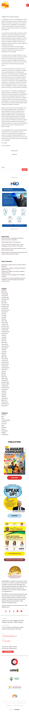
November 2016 (5, 403)
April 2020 (4, 396)
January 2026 (5, 295)
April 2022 (4, 355)
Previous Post (14, 150)
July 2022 (4, 349)
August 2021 (4, 369)
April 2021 (4, 375)
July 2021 (4, 371)
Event (3, 418)
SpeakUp (4, 16)
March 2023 (4, 342)
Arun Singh (4, 274)
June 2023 (4, 337)
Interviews (4, 423)
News (3, 425)
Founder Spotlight (6, 420)
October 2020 (5, 385)
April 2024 (4, 319)
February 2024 (5, 322)
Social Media (4, 431)
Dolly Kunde (4, 271)
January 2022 (5, 360)
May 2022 (4, 353)
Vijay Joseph (4, 264)
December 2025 (5, 297)
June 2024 (4, 315)
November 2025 (5, 299)
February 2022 (5, 358)
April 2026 (4, 290)
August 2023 (4, 333)
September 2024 (5, 310)
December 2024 (5, 304)
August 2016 (4, 405)
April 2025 (4, 301)
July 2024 (4, 313)
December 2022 (5, 346)
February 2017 (5, 402)
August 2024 (4, 312)
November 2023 (5, 328)
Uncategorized (5, 434)
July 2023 (4, 335)
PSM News (4, 427)
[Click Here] (27, 5)
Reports (3, 429)
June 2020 (4, 393)
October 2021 (5, 366)
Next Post (14, 154)
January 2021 (5, 380)
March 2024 (4, 321)
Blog (3, 416)
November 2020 (5, 384)
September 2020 (5, 387)
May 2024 (4, 317)
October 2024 (5, 308)
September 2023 (5, 331)
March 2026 (4, 292)
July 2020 (4, 391)
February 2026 (5, 294)
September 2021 (5, 367)
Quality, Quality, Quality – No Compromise (11, 242)
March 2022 (4, 357)
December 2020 (5, 382)
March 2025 (4, 302)
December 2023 (5, 326)
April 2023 (4, 340)
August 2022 (4, 348)
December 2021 (5, 362)
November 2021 (5, 364)
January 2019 (5, 398)
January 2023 (5, 344)
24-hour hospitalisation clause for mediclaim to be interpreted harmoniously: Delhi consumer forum (13, 279)
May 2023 (4, 339)
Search (3, 167)
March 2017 (4, 400)
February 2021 (5, 378)
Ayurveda (4, 414)
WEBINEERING (17, 709)
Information (4, 422)
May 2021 (4, 373)
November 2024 (5, 306)
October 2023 (5, 330)
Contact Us (17, 228)
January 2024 (5, 324)
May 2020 (4, 394)
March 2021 (4, 376)
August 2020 (4, 389)
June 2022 (4, 351)
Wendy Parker (5, 268)
